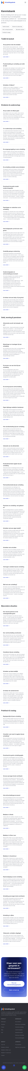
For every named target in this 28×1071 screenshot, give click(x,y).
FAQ (2, 1032)
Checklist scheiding (19, 1027)
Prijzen (2, 1027)
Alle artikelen (18, 1021)
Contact (3, 1055)
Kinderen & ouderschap (17, 26)
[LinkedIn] (14, 1065)
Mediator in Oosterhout (6, 1052)
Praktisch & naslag (6, 32)
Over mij (3, 1044)
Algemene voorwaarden (20, 1047)
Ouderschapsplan (19, 1029)
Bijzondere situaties (20, 29)
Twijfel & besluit (5, 26)
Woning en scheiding (19, 1035)
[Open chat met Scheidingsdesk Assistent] (3, 1067)
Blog (2, 1029)
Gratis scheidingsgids (19, 1037)
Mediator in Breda (5, 1047)
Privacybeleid (18, 1044)
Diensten (3, 1024)
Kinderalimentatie (19, 1032)
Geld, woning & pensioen (7, 29)
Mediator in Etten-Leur (6, 1050)
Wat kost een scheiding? (20, 1024)
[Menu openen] (25, 2)
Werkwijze (3, 1021)
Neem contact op (14, 990)
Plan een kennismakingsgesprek (14, 984)
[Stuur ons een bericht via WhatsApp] (24, 1067)
